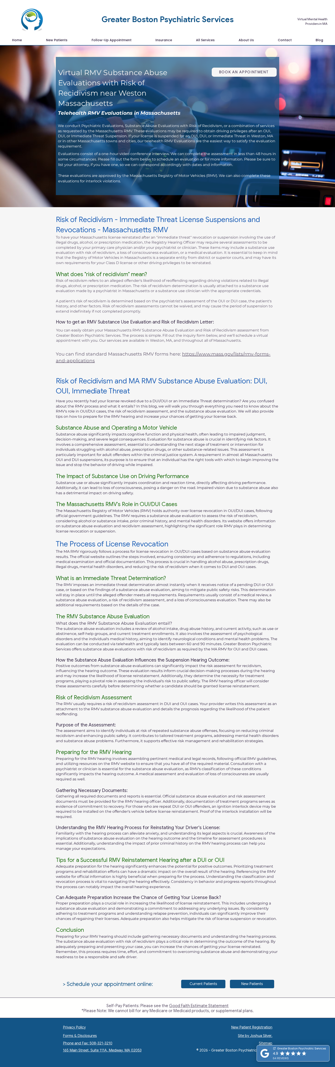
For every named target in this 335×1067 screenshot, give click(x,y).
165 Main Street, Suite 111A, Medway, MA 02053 (102, 1050)
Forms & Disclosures (80, 1036)
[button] (205, 40)
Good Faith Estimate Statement (199, 1005)
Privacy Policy (74, 1027)
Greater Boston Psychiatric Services (167, 19)
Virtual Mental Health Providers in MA (312, 21)
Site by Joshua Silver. (255, 1036)
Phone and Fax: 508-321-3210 (87, 1043)
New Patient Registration (251, 1027)
